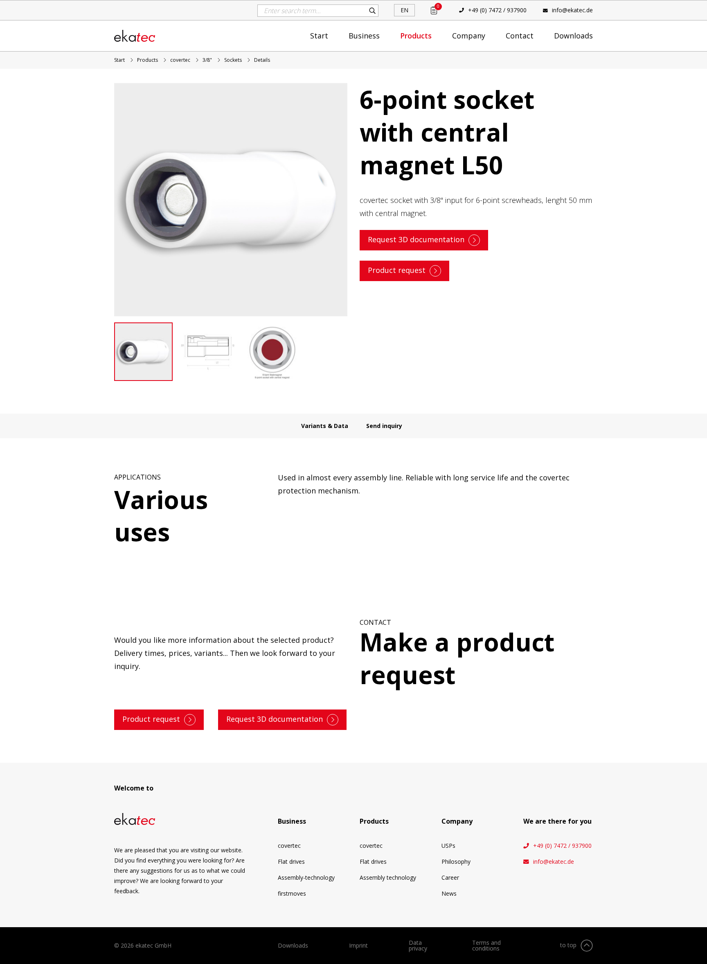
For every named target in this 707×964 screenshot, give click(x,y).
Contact (520, 36)
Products (416, 36)
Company (468, 36)
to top (568, 945)
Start (319, 36)
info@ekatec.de (572, 10)
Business (364, 36)
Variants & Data (324, 426)
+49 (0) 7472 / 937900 (497, 10)
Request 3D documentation (416, 239)
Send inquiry (384, 426)
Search (372, 10)
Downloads (573, 36)
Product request (397, 270)
